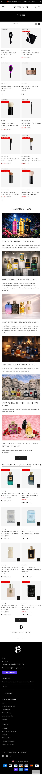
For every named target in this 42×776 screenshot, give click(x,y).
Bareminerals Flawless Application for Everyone (31, 160)
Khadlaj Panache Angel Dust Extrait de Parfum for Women (9, 569)
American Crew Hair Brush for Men (8, 54)
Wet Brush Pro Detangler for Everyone (10, 87)
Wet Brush (4, 84)
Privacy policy (6, 738)
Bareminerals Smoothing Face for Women (10, 160)
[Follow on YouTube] (7, 756)
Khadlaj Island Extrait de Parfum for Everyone (10, 494)
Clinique (24, 84)
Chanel (3, 120)
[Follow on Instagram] (3, 756)
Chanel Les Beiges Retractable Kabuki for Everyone (9, 125)
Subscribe (9, 693)
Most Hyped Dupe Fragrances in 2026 (20, 322)
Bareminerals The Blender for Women (31, 124)
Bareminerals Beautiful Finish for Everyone (30, 193)
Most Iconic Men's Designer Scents (19, 365)
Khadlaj (3, 491)
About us (4, 728)
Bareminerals (25, 50)
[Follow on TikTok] (11, 756)
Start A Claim (6, 709)
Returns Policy (6, 713)
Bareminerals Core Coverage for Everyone (10, 193)
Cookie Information (8, 744)
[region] (21, 630)
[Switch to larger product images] (36, 24)
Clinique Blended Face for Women (29, 87)
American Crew (6, 50)
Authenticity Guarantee (9, 731)
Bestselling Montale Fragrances (18, 241)
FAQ (3, 703)
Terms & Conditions (8, 741)
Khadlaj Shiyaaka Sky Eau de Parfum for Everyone (31, 532)
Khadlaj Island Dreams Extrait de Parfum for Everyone (29, 495)
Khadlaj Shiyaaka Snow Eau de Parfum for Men (9, 532)
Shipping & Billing (7, 716)
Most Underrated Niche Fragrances (20, 279)
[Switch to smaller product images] (39, 24)
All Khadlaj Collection (16, 464)
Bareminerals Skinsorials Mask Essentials (31, 54)
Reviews (4, 734)
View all (21, 458)
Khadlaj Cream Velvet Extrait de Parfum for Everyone (9, 607)
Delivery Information (8, 706)
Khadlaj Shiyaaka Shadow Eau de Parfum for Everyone (31, 607)
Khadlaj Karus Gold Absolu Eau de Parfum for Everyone (31, 569)
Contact (4, 719)
